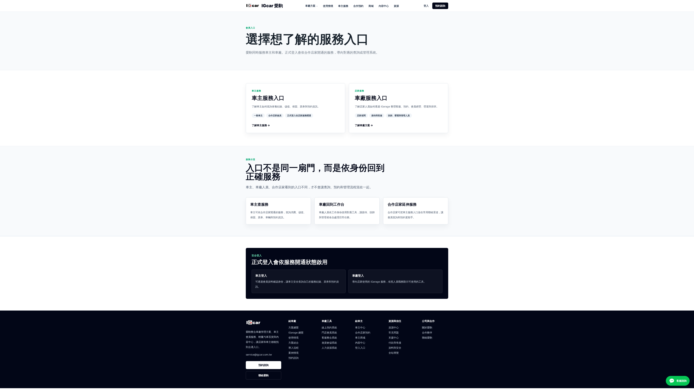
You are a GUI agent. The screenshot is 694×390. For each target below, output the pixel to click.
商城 (371, 5)
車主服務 (343, 5)
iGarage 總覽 (295, 332)
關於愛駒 (427, 327)
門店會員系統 (329, 332)
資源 (396, 5)
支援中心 (394, 337)
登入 (426, 5)
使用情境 (328, 5)
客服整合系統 (329, 337)
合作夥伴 (427, 332)
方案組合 (293, 342)
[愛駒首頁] (252, 6)
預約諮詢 (440, 5)
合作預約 (358, 5)
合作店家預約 (362, 332)
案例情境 (293, 352)
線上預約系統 (329, 327)
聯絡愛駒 (263, 375)
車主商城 (360, 337)
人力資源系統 (329, 347)
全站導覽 (394, 352)
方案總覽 (293, 327)
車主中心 (360, 327)
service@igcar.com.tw (259, 354)
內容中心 (384, 5)
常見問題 (394, 332)
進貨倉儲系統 (329, 342)
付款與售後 (395, 342)
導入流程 (293, 347)
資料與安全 (395, 347)
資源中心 (394, 327)
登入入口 (360, 347)
